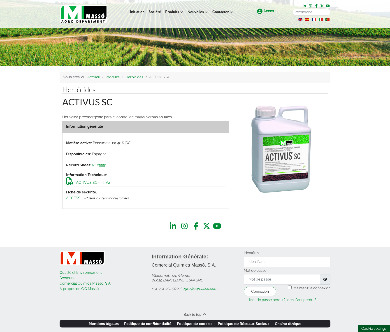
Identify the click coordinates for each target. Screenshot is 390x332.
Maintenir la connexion (311, 288)
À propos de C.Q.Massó (79, 289)
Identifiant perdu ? (301, 300)
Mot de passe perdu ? (267, 300)
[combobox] (311, 12)
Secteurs (67, 278)
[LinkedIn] (305, 6)
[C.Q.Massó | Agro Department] (84, 14)
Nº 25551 (99, 165)
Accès (268, 11)
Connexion (260, 291)
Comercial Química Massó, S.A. (85, 283)
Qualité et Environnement (81, 272)
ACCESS (73, 198)
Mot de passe (255, 270)
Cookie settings (374, 328)
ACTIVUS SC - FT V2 (92, 182)
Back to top (193, 314)
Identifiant (252, 253)
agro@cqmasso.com (200, 288)
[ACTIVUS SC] (281, 149)
